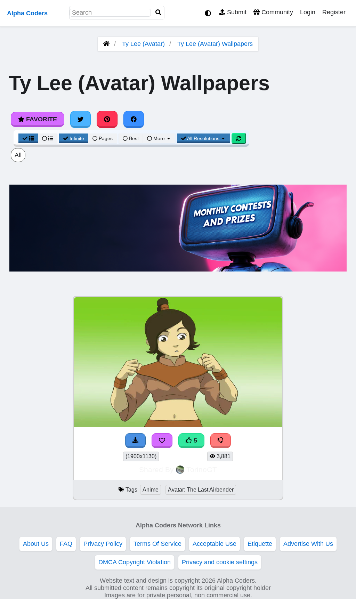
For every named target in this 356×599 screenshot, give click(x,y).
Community (276, 12)
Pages (106, 138)
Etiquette (260, 543)
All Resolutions (203, 138)
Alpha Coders (27, 13)
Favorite (40, 119)
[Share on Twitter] (80, 119)
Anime (151, 490)
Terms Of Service (157, 543)
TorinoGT (201, 469)
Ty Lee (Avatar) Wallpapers (215, 43)
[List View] (47, 138)
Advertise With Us (308, 543)
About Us (36, 543)
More (159, 138)
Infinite (77, 138)
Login (307, 12)
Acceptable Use (214, 543)
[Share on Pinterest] (107, 119)
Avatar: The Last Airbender (201, 490)
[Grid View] (28, 138)
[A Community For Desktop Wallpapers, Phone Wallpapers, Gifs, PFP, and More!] (106, 43)
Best (133, 138)
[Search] (158, 12)
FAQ (66, 543)
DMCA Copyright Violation (134, 562)
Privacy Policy (102, 543)
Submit (235, 12)
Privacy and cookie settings (220, 562)
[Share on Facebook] (133, 119)
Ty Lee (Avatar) (143, 43)
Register (334, 12)
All (18, 155)
